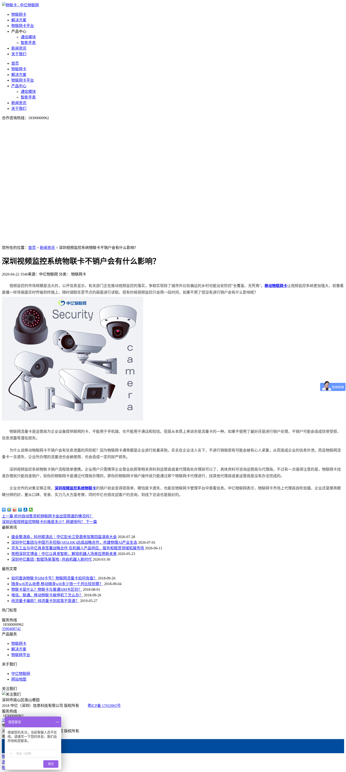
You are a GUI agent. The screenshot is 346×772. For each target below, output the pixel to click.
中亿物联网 (20, 674)
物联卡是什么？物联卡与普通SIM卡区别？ (46, 589)
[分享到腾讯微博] (20, 510)
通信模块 (28, 37)
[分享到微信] (31, 510)
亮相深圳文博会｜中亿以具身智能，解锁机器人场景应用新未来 (64, 554)
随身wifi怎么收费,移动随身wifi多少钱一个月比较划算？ (57, 584)
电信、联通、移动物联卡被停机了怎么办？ (47, 595)
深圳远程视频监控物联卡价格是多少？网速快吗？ (49, 522)
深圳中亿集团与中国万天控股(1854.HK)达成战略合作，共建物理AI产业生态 (74, 542)
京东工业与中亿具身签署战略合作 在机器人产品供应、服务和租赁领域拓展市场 (77, 548)
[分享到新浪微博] (15, 510)
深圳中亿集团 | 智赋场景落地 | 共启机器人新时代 (51, 559)
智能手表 (28, 43)
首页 (15, 63)
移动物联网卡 (276, 285)
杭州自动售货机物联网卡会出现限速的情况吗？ (47, 516)
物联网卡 (18, 14)
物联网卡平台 (22, 26)
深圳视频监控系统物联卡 (75, 488)
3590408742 (11, 629)
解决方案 (18, 20)
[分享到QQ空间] (9, 510)
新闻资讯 (18, 48)
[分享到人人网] (26, 510)
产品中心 (18, 86)
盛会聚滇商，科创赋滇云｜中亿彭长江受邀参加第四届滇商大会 (64, 537)
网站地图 (18, 679)
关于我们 (18, 54)
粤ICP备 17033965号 (104, 706)
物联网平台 (20, 655)
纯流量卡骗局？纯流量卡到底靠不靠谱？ (45, 601)
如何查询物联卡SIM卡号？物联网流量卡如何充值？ (54, 578)
